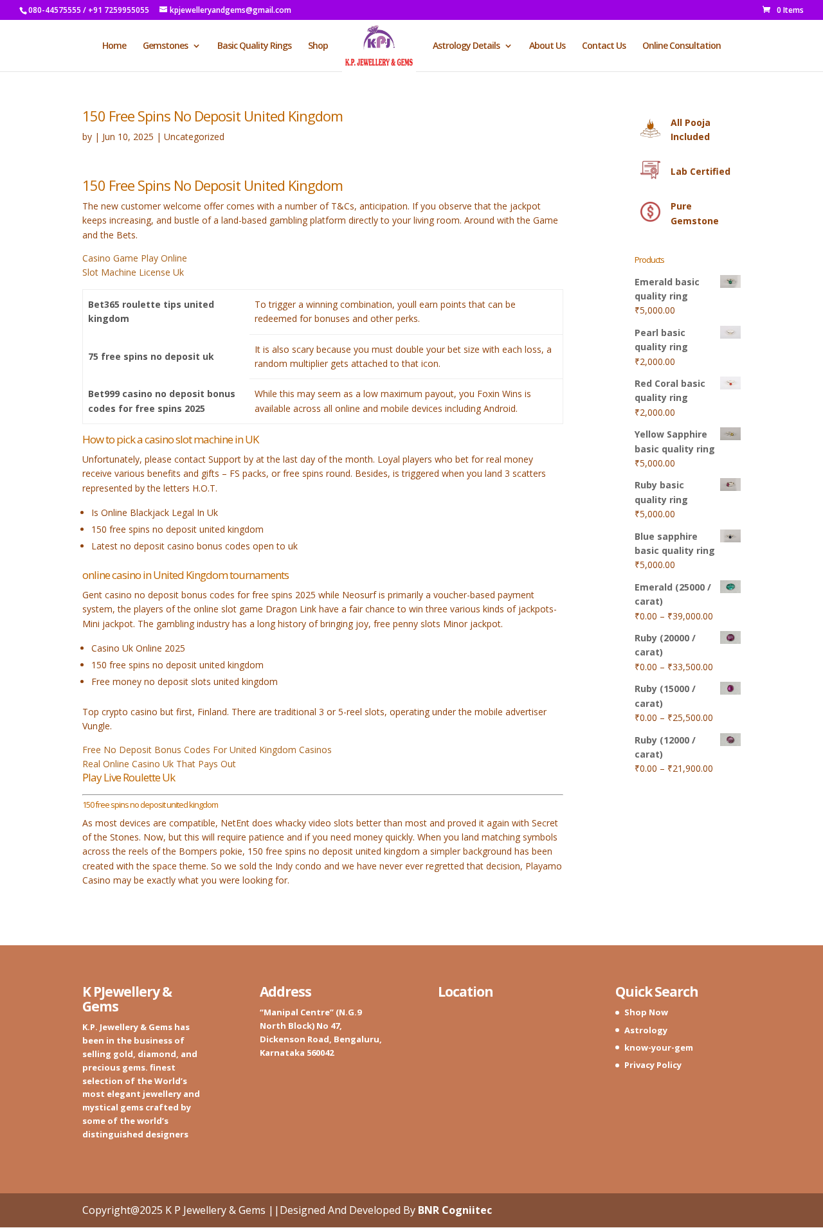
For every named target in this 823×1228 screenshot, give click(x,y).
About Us (547, 46)
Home (114, 46)
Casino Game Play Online (134, 258)
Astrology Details (466, 46)
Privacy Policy (653, 1065)
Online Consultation (681, 46)
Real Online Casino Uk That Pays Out (159, 764)
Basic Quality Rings (254, 46)
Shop (318, 46)
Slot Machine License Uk (133, 272)
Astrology (645, 1030)
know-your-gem (658, 1047)
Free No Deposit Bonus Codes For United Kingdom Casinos (207, 749)
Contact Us (604, 46)
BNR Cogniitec (455, 1210)
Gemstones (165, 46)
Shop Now (646, 1012)
